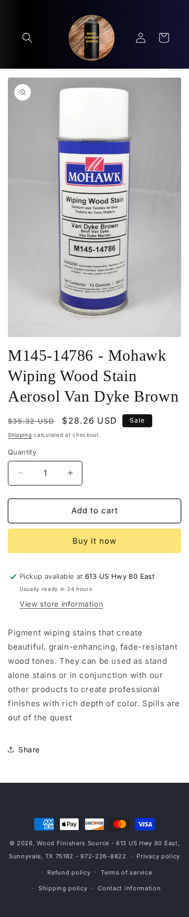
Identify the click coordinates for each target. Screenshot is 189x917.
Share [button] (29, 749)
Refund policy (68, 872)
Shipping (20, 434)
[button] (27, 37)
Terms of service (126, 872)
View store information (61, 603)
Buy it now (94, 541)
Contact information (129, 888)
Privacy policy (158, 856)
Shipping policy (63, 888)
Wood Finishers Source (73, 843)
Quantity (22, 452)
